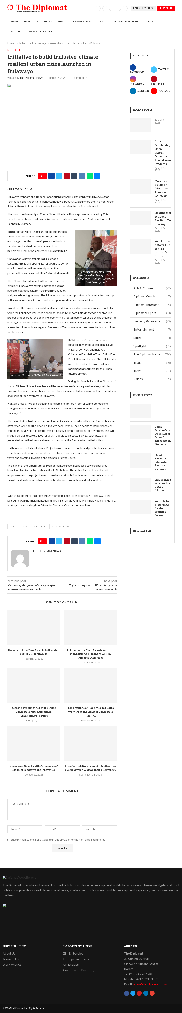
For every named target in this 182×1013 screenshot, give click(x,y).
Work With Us (12, 964)
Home (10, 43)
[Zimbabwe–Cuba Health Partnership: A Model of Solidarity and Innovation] (33, 743)
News (14, 21)
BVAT (12, 526)
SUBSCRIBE (165, 8)
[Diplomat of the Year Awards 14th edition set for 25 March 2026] (33, 627)
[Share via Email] (97, 176)
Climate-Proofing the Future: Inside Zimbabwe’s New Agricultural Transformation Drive (34, 711)
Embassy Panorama (125, 21)
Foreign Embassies (76, 959)
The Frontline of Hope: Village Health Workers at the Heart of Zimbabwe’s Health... (91, 711)
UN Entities (71, 964)
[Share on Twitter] (59, 176)
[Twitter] (104, 8)
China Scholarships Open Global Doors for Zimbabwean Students (163, 153)
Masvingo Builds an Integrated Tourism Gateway (162, 188)
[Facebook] (98, 8)
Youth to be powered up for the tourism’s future (162, 249)
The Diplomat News (31, 77)
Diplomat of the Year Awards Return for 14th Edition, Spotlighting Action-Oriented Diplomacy (91, 654)
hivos (24, 526)
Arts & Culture (53, 21)
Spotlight (31, 21)
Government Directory (78, 970)
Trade (102, 21)
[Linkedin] (118, 8)
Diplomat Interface (39, 31)
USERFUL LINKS (15, 946)
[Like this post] (44, 176)
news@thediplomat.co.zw (150, 984)
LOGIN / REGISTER (143, 8)
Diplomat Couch (152, 296)
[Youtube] (125, 8)
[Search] (173, 26)
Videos (15, 31)
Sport (152, 338)
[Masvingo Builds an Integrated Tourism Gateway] (140, 186)
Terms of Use (11, 959)
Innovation (39, 526)
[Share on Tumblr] (74, 176)
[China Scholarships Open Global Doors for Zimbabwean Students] (140, 147)
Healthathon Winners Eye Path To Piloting (163, 218)
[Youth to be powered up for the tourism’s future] (140, 246)
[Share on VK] (82, 176)
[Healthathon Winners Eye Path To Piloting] (140, 218)
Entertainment (152, 329)
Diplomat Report (81, 21)
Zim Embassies (73, 953)
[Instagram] (111, 8)
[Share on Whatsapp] (90, 176)
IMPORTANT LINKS (77, 946)
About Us (9, 953)
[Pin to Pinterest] (67, 176)
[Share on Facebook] (51, 176)
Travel (148, 21)
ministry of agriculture (65, 526)
